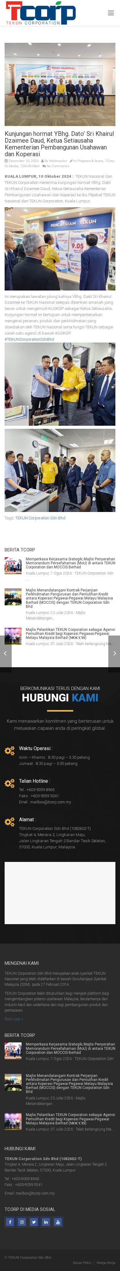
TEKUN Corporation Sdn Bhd (40, 518)
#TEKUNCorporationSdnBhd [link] (29, 339)
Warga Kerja (106, 1263)
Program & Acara (90, 161)
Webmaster (58, 161)
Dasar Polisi (82, 1263)
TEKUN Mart (30, 166)
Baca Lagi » (14, 1019)
